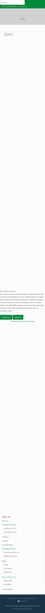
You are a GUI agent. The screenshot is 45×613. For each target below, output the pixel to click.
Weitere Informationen (18, 321)
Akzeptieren (6, 317)
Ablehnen (18, 317)
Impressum (31, 321)
